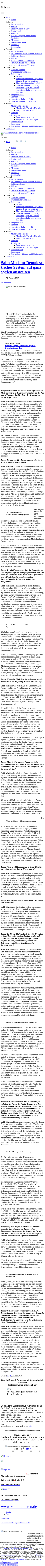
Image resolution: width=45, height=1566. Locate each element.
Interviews (15, 45)
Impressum (15, 124)
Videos (13, 58)
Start (8, 17)
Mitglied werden (17, 94)
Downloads (15, 115)
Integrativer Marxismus (25, 110)
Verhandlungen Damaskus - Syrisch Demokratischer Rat (20, 347)
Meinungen (15, 40)
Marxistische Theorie (19, 106)
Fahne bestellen (17, 122)
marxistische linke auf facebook (23, 101)
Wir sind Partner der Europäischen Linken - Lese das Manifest (29, 80)
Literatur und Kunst (18, 42)
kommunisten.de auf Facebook (23, 63)
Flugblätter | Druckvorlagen (27, 119)
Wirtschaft (15, 33)
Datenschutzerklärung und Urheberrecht (27, 126)
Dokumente (15, 74)
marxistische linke (18, 70)
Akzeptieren (5, 1562)
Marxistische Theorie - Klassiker (29, 108)
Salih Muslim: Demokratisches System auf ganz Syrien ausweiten (22, 267)
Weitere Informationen (9, 1565)
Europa (14, 26)
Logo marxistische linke (25, 117)
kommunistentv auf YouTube (22, 60)
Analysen (14, 38)
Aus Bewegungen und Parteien (23, 36)
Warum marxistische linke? (21, 72)
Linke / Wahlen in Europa (21, 29)
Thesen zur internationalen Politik (29, 83)
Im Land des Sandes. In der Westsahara (26, 54)
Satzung (19, 76)
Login (8, 1512)
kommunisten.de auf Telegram (23, 65)
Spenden (14, 97)
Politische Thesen (18, 56)
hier (28, 1449)
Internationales (16, 24)
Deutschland (16, 31)
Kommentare (16, 47)
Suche (13, 20)
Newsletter (10, 128)
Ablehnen (14, 1562)
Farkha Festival (17, 51)
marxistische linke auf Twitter (22, 99)
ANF (9, 1376)
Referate (14, 113)
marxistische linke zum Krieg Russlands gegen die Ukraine (27, 86)
